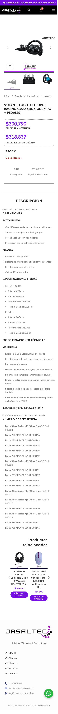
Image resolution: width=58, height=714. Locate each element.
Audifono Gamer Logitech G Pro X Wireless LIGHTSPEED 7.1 (19, 578)
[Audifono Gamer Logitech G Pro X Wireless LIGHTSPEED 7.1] (19, 560)
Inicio (7, 96)
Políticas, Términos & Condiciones (29, 643)
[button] (29, 10)
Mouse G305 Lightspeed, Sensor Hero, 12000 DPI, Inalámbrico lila (38, 579)
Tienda (18, 96)
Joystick (48, 96)
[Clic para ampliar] (10, 66)
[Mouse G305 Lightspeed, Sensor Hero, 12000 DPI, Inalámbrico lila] (39, 560)
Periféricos (33, 96)
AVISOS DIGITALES (40, 705)
